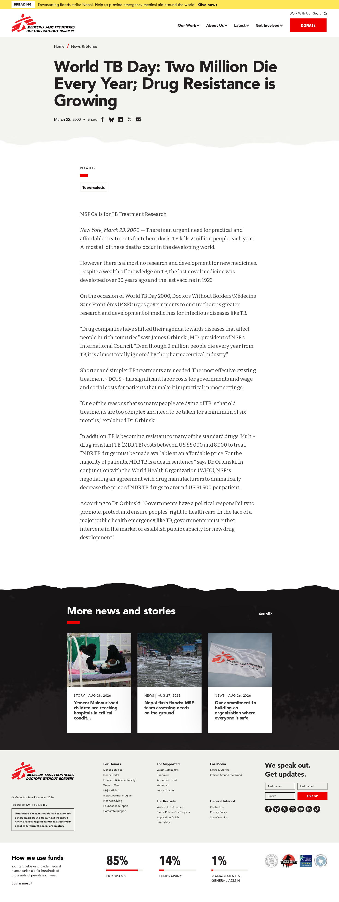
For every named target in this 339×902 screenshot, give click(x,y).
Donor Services (112, 769)
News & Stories (84, 46)
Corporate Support (114, 811)
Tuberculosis (93, 187)
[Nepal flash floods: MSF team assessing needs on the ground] (169, 683)
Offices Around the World (226, 775)
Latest (240, 25)
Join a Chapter (166, 790)
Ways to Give (111, 785)
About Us (215, 25)
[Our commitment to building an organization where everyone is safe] (240, 683)
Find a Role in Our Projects (173, 812)
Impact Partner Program (117, 795)
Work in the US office (170, 807)
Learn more (21, 883)
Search (318, 13)
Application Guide (168, 817)
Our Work (187, 25)
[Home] (51, 23)
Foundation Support (115, 806)
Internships (163, 822)
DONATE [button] (308, 25)
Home (59, 46)
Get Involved (268, 25)
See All (264, 614)
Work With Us (300, 13)
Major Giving (111, 790)
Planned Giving (112, 800)
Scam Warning (219, 817)
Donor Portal (111, 775)
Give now (206, 4)
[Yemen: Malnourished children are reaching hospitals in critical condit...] (99, 683)
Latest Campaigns (167, 769)
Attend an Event (167, 780)
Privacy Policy (218, 812)
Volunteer (163, 785)
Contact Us (216, 807)
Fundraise (163, 775)
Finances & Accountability (119, 780)
